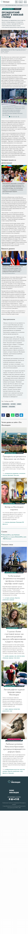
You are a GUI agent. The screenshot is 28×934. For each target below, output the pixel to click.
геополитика (5, 404)
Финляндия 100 (20, 522)
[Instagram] (16, 799)
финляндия (10, 475)
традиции (11, 599)
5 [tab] (20, 117)
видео (6, 709)
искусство (22, 769)
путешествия (16, 709)
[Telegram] (18, 799)
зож (15, 656)
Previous (3, 102)
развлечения (6, 599)
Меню (25, 2)
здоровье (11, 656)
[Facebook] (10, 799)
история (13, 404)
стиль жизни (17, 658)
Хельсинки (12, 406)
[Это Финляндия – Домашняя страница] (5, 1)
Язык (20, 2)
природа (11, 658)
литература (5, 658)
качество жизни (20, 656)
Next (24, 102)
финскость (5, 524)
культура (12, 598)
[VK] (14, 799)
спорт (10, 711)
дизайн (6, 656)
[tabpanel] (14, 102)
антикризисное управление (11, 473)
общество (17, 598)
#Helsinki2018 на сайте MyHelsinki (11, 535)
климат (19, 404)
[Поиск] (16, 2)
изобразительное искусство (12, 769)
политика (4, 406)
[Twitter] (12, 799)
